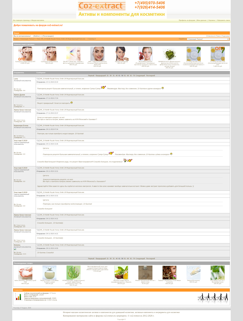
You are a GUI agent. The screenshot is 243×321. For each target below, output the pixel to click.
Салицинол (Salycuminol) (49, 61)
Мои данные (201, 20)
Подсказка (225, 36)
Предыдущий (101, 75)
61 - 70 (132, 75)
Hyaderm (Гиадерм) (121, 61)
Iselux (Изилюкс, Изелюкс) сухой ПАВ (25, 281)
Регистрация (48, 36)
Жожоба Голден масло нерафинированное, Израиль (121, 281)
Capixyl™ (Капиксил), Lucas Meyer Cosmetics (169, 281)
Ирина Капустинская (22, 110)
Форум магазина (37, 20)
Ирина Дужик (19, 95)
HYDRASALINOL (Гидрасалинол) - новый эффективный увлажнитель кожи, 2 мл (73, 282)
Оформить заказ (223, 20)
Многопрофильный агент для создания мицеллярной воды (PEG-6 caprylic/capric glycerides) (97, 268)
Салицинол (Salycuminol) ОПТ (25, 61)
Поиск (218, 36)
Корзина (212, 20)
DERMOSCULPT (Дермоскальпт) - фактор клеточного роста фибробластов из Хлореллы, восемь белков (169, 64)
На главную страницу (21, 20)
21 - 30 (109, 75)
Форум (16, 39)
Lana (16, 79)
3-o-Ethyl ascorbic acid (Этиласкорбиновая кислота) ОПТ (217, 63)
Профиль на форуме (187, 20)
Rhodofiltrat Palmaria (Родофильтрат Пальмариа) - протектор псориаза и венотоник (145, 63)
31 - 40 (115, 75)
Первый (91, 75)
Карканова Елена (21, 126)
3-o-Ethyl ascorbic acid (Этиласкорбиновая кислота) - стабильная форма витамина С (193, 63)
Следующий (140, 75)
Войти (36, 36)
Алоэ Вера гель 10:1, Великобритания (217, 281)
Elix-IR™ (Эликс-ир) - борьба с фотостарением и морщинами (73, 62)
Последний (150, 75)
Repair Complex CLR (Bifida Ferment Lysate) (49, 281)
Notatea (17, 245)
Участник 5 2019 (20, 141)
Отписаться (210, 36)
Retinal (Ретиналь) (193, 280)
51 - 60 (126, 75)
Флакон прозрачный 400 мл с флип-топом (145, 281)
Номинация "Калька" (27, 39)
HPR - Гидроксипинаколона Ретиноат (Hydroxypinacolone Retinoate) (97, 63)
